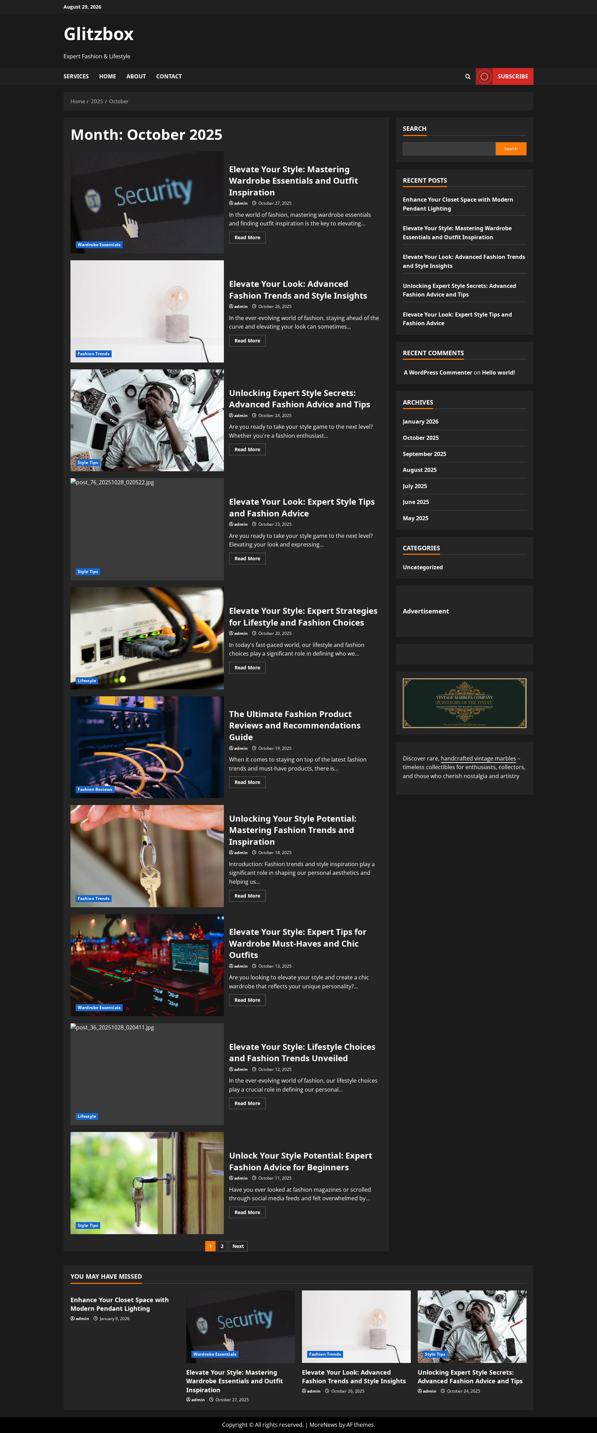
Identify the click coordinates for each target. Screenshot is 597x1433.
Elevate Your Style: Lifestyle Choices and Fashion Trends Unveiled (147, 1074)
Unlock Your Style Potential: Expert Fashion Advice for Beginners (147, 1183)
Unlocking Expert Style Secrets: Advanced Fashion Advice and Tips (147, 420)
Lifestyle (87, 681)
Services (76, 76)
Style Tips (88, 462)
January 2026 (420, 421)
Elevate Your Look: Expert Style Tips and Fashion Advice (147, 529)
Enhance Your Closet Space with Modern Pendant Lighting (119, 1304)
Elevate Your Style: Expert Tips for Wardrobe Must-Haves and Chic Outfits (147, 965)
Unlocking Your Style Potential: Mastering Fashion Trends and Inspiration (147, 856)
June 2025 (416, 502)
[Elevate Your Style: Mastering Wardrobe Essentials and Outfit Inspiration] (240, 1326)
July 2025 (415, 486)
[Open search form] (468, 76)
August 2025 (420, 470)
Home (107, 76)
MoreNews (324, 1425)
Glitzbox (99, 33)
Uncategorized (423, 567)
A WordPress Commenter (438, 372)
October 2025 (421, 438)
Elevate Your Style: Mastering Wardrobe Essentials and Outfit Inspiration (147, 202)
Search (415, 128)
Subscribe (513, 76)
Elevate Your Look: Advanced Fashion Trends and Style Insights (147, 311)
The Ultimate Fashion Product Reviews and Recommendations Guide (147, 747)
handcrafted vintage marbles (478, 758)
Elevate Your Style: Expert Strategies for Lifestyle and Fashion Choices (147, 638)
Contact (169, 76)
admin (241, 203)
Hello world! (498, 372)
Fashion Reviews (95, 789)
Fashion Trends (94, 354)
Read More (250, 238)
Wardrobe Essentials (99, 245)
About (136, 76)
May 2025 (415, 518)
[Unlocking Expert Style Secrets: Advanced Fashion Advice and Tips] (472, 1326)
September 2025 (424, 454)
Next (238, 1246)
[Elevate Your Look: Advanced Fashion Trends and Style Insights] (356, 1326)
